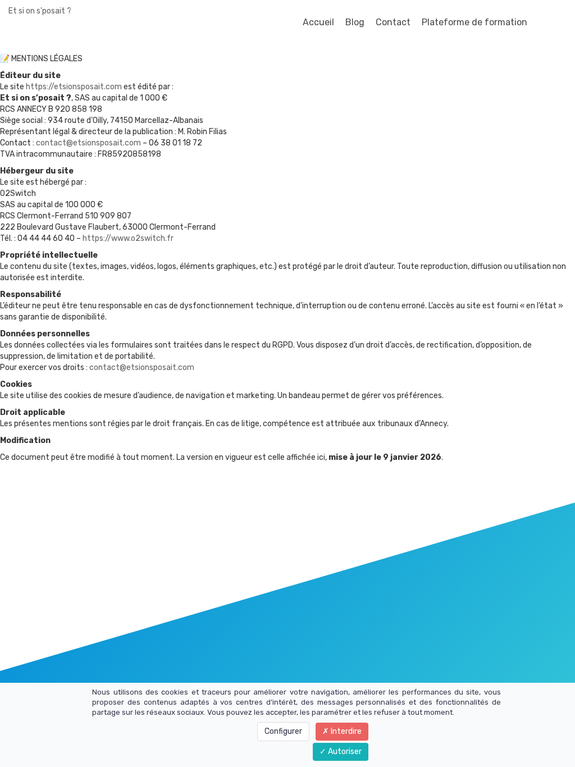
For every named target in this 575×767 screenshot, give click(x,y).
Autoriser (344, 751)
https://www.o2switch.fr (128, 238)
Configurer (283, 731)
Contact (393, 22)
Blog (354, 22)
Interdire (345, 731)
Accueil (318, 22)
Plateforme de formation (474, 22)
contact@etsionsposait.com (88, 143)
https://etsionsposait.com (74, 87)
